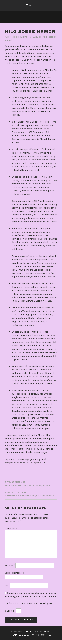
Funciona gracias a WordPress (31, 631)
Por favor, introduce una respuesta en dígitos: (28, 603)
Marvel (8, 40)
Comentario (11, 528)
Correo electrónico (15, 572)
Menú (32, 5)
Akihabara (48, 36)
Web (7, 585)
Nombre (10, 565)
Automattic (43, 634)
